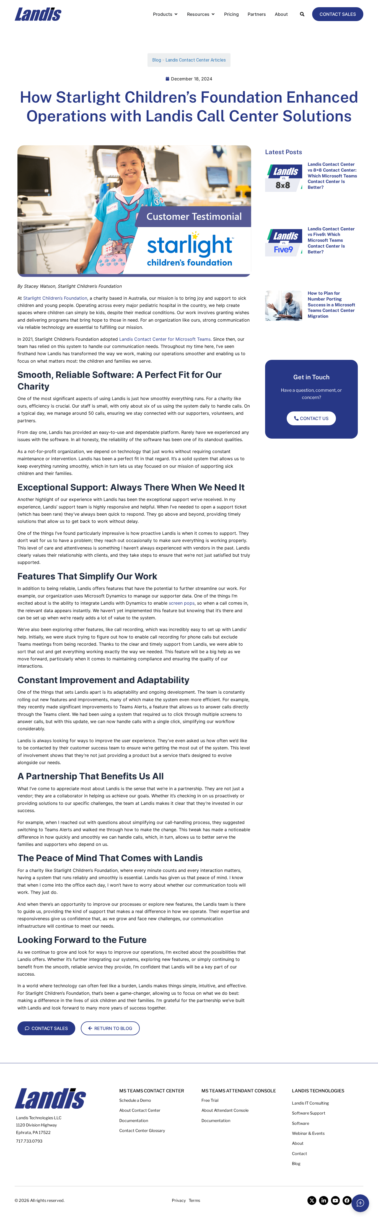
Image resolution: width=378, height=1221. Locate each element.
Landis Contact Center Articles (195, 60)
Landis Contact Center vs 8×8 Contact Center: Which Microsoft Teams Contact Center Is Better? (332, 176)
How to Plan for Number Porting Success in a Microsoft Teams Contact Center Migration (331, 305)
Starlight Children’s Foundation (55, 298)
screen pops (182, 603)
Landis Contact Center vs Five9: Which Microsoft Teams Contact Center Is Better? (331, 240)
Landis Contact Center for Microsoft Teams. (165, 339)
